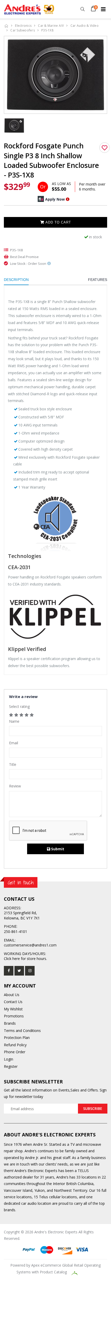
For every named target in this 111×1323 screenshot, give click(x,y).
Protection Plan (17, 1037)
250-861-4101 (15, 931)
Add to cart (57, 222)
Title (12, 764)
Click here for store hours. (25, 958)
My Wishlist (13, 1008)
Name (14, 721)
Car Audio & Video (84, 25)
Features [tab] (97, 280)
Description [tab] (16, 280)
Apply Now (55, 199)
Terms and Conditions (22, 1030)
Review (15, 786)
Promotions (14, 1015)
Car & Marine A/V (51, 25)
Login (8, 1059)
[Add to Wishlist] (104, 147)
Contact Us (13, 1001)
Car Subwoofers (22, 30)
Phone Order (14, 1051)
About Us (11, 994)
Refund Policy (15, 1044)
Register (11, 1066)
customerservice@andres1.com (30, 945)
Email (13, 742)
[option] (55, 75)
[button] (82, 9)
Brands (10, 1023)
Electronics (23, 25)
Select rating (19, 706)
